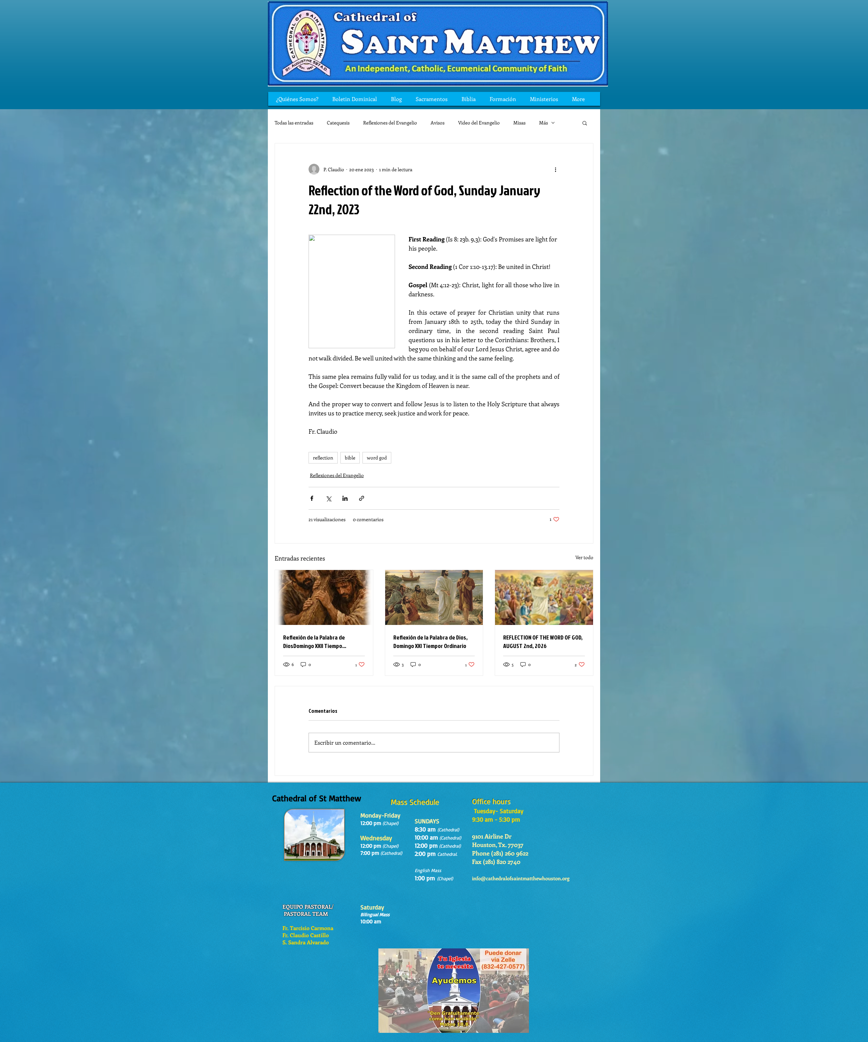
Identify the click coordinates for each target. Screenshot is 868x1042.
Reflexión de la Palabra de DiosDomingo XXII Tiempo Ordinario (314, 641)
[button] (584, 122)
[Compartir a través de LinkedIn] (345, 498)
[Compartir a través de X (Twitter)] (328, 498)
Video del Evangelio (479, 122)
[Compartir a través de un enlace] (361, 498)
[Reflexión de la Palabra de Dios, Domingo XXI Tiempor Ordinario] (434, 597)
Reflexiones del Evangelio (390, 122)
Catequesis (338, 122)
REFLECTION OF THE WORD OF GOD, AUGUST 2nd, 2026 (543, 641)
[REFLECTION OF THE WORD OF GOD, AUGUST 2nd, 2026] (544, 597)
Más (543, 122)
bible (350, 457)
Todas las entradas (294, 122)
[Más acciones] (555, 169)
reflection (323, 457)
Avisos (438, 122)
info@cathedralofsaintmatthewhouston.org (521, 878)
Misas (519, 122)
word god (377, 457)
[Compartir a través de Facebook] (312, 498)
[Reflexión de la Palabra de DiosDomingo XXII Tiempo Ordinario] (324, 597)
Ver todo (584, 557)
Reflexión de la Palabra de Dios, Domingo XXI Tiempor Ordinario (430, 641)
